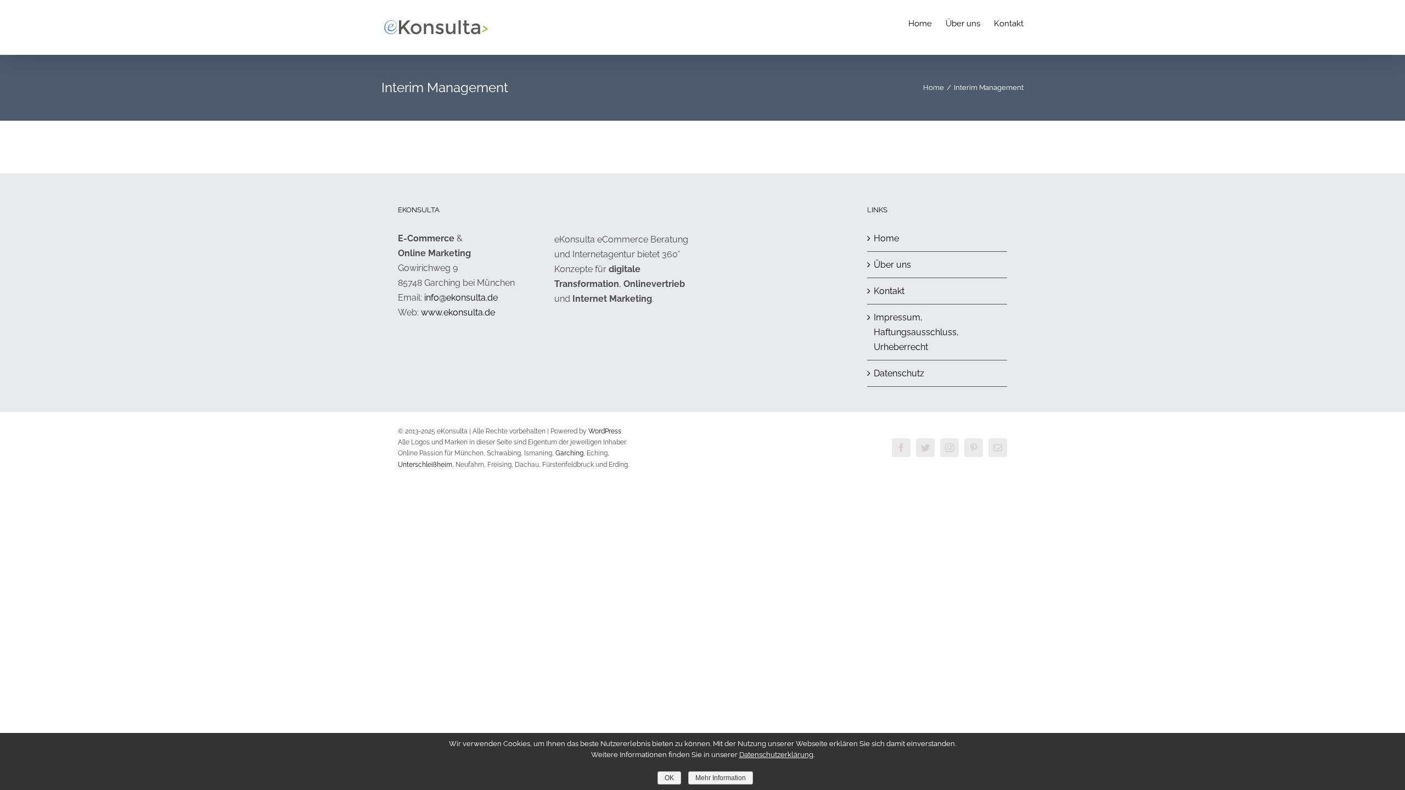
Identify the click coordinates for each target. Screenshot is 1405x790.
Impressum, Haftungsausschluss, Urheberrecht (916, 332)
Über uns (892, 264)
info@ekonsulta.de (461, 297)
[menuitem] (927, 23)
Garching (569, 453)
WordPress (604, 431)
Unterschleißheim (425, 465)
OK (669, 778)
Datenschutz (899, 373)
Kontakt (889, 291)
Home (886, 238)
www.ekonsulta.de (458, 312)
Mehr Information (720, 778)
